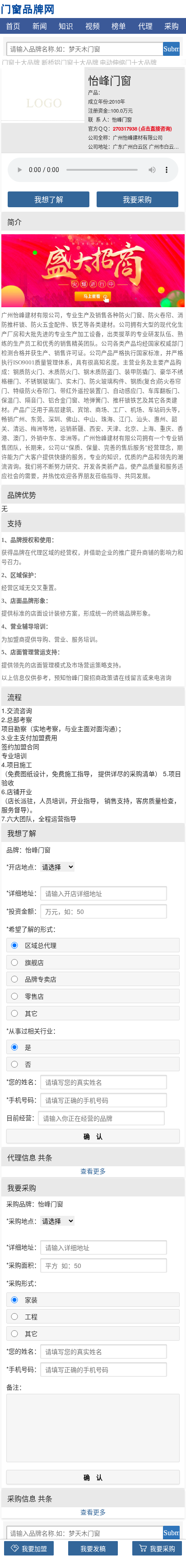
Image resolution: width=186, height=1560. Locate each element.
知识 (66, 26)
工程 (31, 1316)
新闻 (40, 26)
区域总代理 (40, 945)
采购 (171, 26)
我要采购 (137, 199)
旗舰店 (34, 962)
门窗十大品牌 (21, 62)
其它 (31, 1013)
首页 (13, 26)
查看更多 (93, 1170)
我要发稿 (93, 1548)
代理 (145, 26)
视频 (92, 26)
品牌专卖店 (40, 978)
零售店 (34, 996)
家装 (31, 1299)
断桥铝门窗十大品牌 (70, 62)
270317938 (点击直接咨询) (142, 128)
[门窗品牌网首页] (27, 8)
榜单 (119, 26)
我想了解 (48, 199)
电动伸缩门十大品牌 (128, 62)
